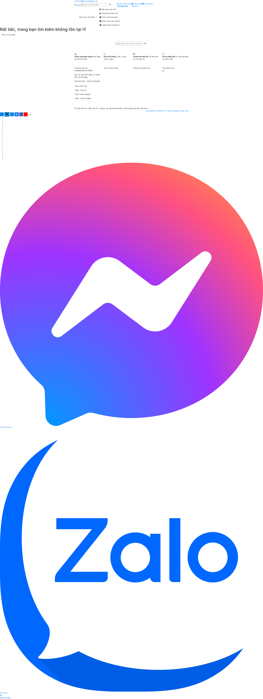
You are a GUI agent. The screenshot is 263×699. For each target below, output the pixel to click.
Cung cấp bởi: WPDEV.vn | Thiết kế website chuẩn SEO (167, 111)
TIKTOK (79, 1)
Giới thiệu (87, 1)
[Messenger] (12, 114)
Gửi (145, 43)
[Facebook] (21, 114)
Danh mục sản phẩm (87, 17)
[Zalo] (16, 114)
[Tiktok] (30, 114)
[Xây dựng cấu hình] (2, 114)
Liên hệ (94, 1)
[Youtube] (26, 114)
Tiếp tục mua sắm (8, 35)
